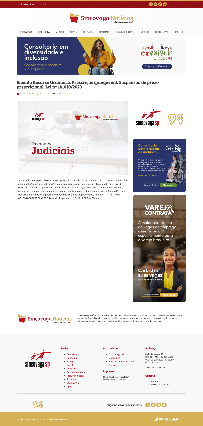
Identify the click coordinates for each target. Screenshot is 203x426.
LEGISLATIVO (161, 32)
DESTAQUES (26, 32)
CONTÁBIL (88, 32)
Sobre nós (114, 357)
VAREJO (60, 32)
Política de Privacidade (121, 361)
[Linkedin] (156, 4)
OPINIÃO (178, 32)
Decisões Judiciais (65, 93)
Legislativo (73, 382)
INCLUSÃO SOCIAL (124, 32)
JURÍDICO (144, 32)
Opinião (71, 386)
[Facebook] (160, 4)
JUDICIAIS (104, 32)
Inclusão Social (75, 375)
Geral (70, 365)
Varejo (70, 361)
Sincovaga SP (27, 4)
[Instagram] (151, 4)
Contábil (71, 368)
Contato (44, 4)
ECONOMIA (44, 32)
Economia (72, 357)
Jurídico (71, 379)
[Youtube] (165, 4)
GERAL (73, 32)
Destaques (73, 354)
